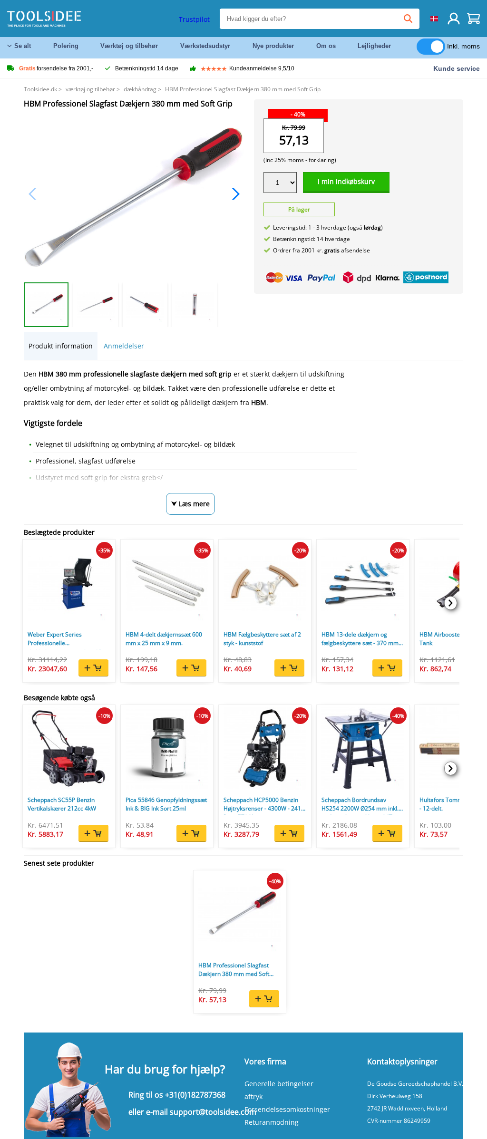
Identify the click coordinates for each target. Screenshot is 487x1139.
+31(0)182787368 (195, 1095)
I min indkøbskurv (346, 181)
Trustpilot (194, 19)
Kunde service (456, 68)
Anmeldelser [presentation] (124, 345)
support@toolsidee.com (213, 1112)
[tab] (60, 346)
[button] (233, 194)
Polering (65, 45)
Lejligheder (374, 45)
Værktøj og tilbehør (129, 45)
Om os (326, 45)
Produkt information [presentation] (61, 345)
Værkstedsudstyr (205, 45)
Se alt (22, 45)
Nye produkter (273, 45)
